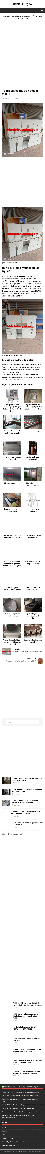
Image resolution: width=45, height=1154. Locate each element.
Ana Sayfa (5, 1128)
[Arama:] (22, 722)
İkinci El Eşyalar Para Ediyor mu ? (12, 1142)
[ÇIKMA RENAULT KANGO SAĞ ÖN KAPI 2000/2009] (6, 1042)
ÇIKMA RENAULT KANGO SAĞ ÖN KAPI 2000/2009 (27, 1039)
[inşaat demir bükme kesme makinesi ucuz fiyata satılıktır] (6, 783)
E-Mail (4, 1135)
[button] (42, 10)
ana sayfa (6, 16)
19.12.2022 (7, 98)
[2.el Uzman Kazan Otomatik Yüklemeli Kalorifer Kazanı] (6, 794)
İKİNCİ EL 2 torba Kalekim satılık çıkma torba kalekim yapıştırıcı (26, 813)
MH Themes (19, 1152)
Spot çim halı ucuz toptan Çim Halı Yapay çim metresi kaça (21, 1112)
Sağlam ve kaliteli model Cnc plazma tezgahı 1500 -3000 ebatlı (27, 1050)
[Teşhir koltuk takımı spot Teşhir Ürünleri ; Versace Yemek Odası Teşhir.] (6, 1018)
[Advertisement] (22, 55)
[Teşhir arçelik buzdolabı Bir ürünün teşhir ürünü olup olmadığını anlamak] (6, 1007)
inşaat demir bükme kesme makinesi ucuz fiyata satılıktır (27, 779)
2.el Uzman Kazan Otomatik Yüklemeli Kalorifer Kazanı (27, 790)
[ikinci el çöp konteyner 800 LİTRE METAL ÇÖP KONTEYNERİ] (6, 1031)
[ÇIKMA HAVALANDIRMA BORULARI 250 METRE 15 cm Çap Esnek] (6, 1065)
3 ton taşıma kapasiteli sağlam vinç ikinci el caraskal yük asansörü (27, 1072)
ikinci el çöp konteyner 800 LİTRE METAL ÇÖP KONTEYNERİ (25, 1028)
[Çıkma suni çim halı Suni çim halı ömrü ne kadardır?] (6, 826)
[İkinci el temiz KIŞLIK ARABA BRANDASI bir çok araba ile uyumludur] (6, 805)
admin (16, 98)
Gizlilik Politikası (7, 1138)
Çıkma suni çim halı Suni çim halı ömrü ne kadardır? (28, 824)
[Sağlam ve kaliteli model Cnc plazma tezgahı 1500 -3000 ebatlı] (6, 1054)
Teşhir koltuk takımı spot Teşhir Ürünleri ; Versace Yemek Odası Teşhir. (25, 1016)
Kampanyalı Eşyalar (8, 1145)
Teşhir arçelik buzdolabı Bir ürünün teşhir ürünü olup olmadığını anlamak (27, 1004)
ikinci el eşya (32, 1087)
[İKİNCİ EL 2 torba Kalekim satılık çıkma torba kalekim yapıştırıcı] (5, 816)
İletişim (4, 1131)
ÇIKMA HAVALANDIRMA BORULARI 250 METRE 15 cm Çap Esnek (27, 1061)
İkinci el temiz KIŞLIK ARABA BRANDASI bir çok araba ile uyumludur (27, 802)
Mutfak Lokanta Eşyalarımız (21, 16)
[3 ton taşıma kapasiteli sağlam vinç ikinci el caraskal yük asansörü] (6, 1076)
